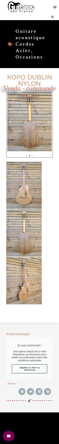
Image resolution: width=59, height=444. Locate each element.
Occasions (29, 57)
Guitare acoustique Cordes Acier (30, 41)
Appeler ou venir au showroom (30, 368)
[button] (54, 7)
